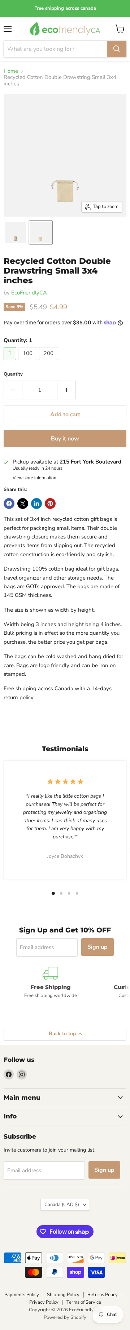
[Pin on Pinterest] (50, 503)
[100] (28, 361)
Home (11, 71)
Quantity (13, 374)
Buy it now (65, 439)
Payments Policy (21, 1294)
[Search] (116, 49)
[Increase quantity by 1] (66, 390)
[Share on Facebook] (9, 503)
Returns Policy (102, 1294)
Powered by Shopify (65, 1317)
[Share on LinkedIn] (36, 503)
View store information (34, 477)
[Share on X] (22, 503)
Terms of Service (83, 1302)
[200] (49, 361)
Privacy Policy (43, 1302)
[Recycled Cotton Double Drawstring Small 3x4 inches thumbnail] (15, 232)
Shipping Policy (63, 1294)
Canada (61, 1204)
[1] (11, 361)
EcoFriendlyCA (29, 292)
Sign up (97, 947)
